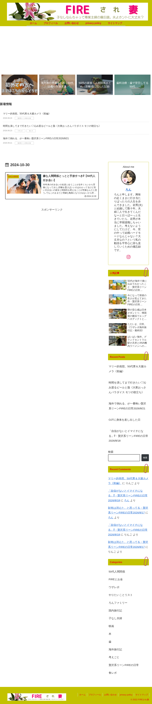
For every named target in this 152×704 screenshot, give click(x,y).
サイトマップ (142, 694)
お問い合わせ (110, 694)
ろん (128, 189)
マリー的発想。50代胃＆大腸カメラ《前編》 (27, 113)
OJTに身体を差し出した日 (124, 419)
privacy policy (126, 694)
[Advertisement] (76, 49)
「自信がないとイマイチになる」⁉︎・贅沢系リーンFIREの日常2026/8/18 (128, 436)
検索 (110, 451)
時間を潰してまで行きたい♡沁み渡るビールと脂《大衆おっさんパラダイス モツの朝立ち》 (52, 126)
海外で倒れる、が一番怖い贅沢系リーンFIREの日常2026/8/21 (36, 138)
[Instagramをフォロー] (128, 257)
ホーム (82, 694)
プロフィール (95, 694)
